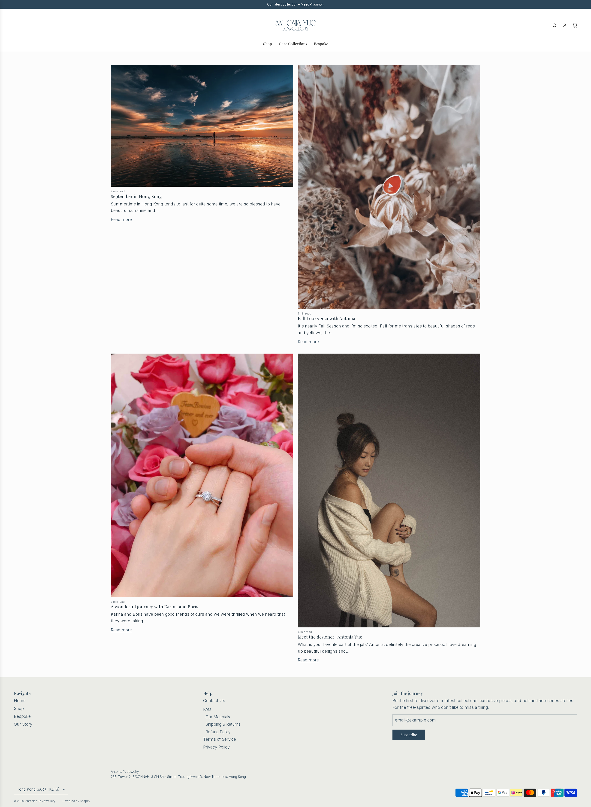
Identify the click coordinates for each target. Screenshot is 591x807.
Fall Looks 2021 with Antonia (326, 318)
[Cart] (575, 25)
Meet (312, 4)
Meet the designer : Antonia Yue (330, 637)
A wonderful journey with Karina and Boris (154, 606)
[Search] (554, 25)
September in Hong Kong (136, 196)
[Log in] (565, 25)
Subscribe (409, 734)
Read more (121, 219)
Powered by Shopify (76, 801)
